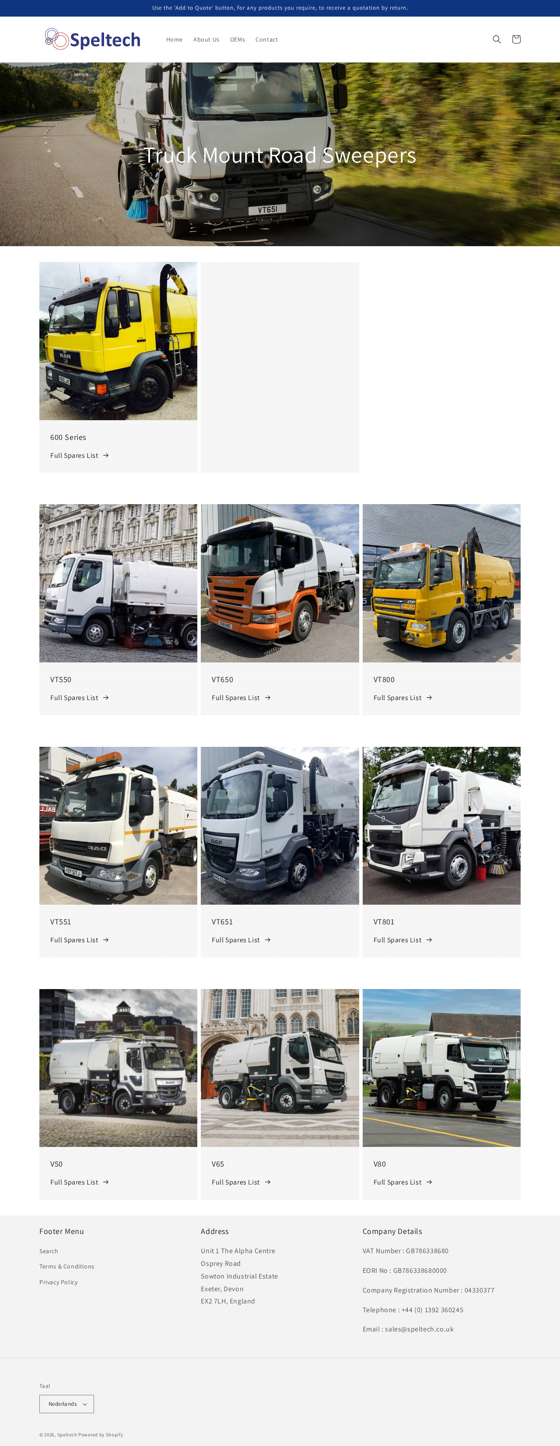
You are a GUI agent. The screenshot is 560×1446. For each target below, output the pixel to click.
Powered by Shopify (100, 1435)
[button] (497, 39)
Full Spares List (74, 455)
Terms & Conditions (66, 1266)
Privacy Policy (58, 1282)
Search (49, 1251)
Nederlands (63, 1404)
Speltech (67, 1435)
